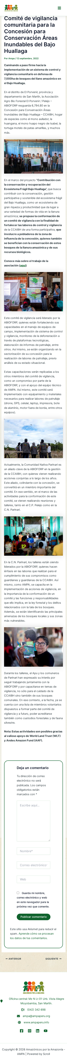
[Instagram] (29, 1031)
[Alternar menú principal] (59, 8)
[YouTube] (45, 1031)
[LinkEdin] (37, 1031)
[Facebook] (21, 1031)
